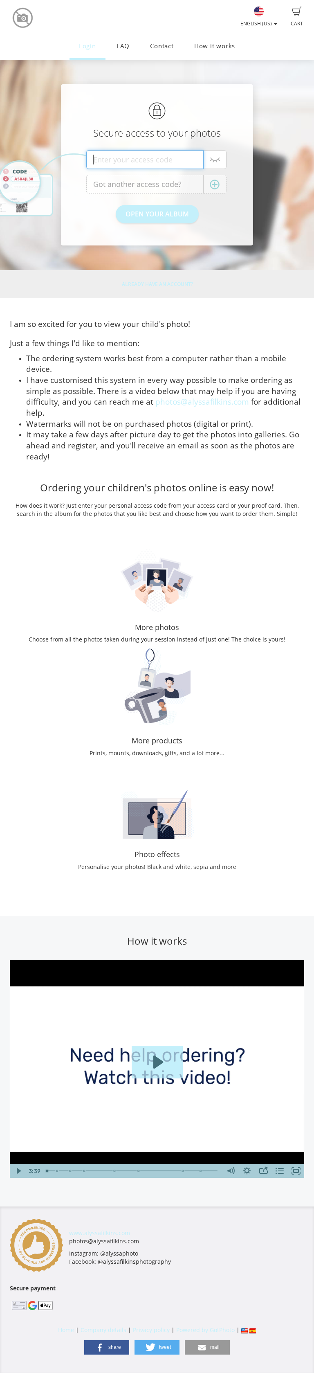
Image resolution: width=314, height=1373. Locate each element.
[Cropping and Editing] (183, 1171)
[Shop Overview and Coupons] (84, 1171)
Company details (103, 1330)
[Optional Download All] (139, 1171)
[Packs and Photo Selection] (115, 1171)
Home (66, 1330)
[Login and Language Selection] (57, 1171)
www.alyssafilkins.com (99, 1233)
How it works (214, 46)
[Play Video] (18, 1171)
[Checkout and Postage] (201, 1171)
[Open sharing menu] (263, 1171)
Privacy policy (151, 1330)
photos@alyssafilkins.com (202, 401)
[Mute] (230, 1171)
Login (87, 46)
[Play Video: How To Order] (157, 1062)
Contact (161, 46)
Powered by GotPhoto (205, 1330)
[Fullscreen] (296, 1171)
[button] (106, 1347)
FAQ (123, 46)
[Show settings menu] (247, 1171)
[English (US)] (244, 1330)
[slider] (132, 1171)
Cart (297, 23)
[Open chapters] (279, 1171)
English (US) (256, 23)
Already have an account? (157, 284)
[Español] (252, 1330)
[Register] (70, 1171)
